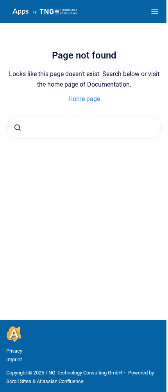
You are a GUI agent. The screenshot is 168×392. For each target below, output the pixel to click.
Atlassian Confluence (60, 381)
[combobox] (84, 127)
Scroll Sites (18, 381)
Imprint (14, 359)
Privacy (14, 351)
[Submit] (17, 127)
